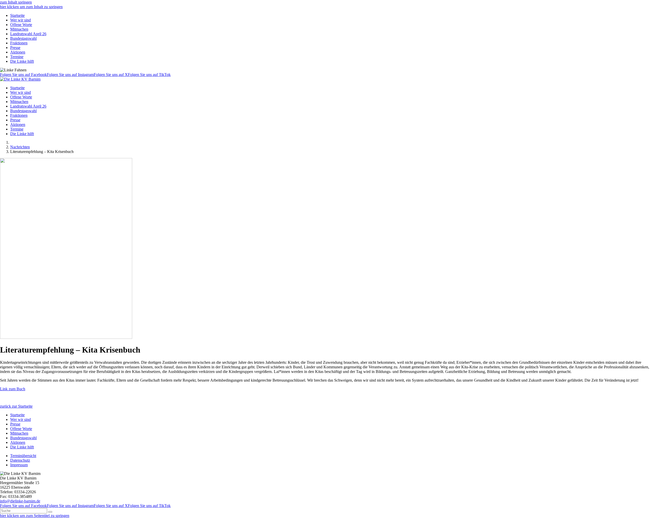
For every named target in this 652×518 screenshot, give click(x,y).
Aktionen (17, 52)
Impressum (19, 465)
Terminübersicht (23, 456)
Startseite (17, 15)
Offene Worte (21, 24)
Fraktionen (19, 43)
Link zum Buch (12, 389)
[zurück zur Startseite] (20, 79)
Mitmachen (19, 29)
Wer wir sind (20, 20)
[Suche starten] (50, 512)
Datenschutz (20, 460)
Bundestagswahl (23, 38)
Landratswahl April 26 (28, 34)
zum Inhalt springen (16, 2)
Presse (15, 47)
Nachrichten (20, 147)
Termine (16, 57)
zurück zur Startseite (16, 406)
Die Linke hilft (22, 61)
